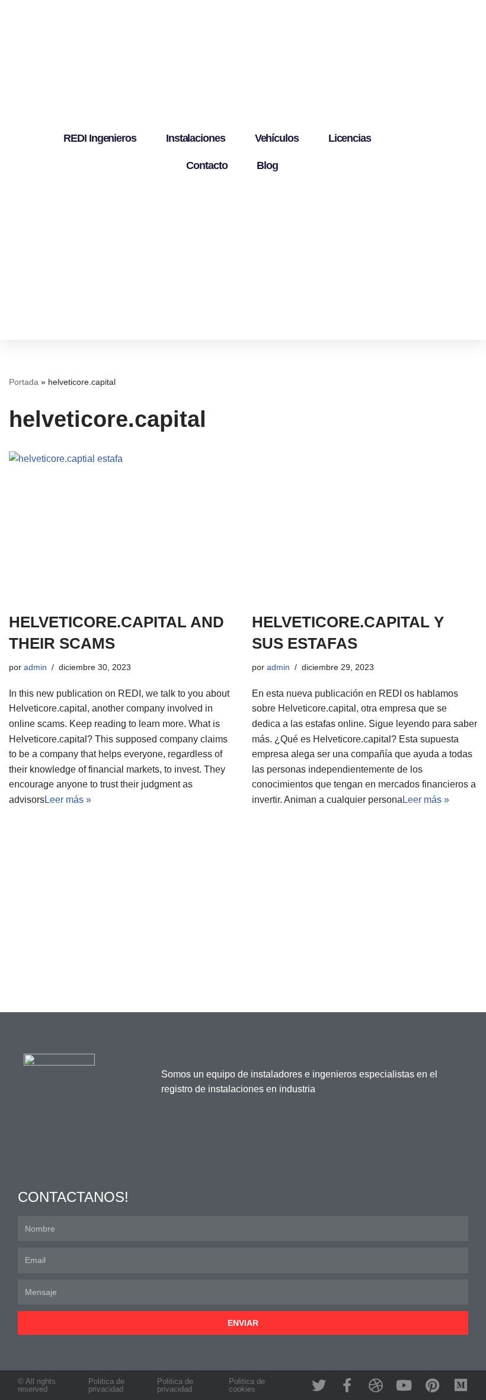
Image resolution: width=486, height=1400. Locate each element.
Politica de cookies (247, 1385)
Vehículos (277, 138)
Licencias (349, 138)
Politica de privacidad (106, 1385)
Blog (267, 165)
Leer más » (67, 800)
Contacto (206, 165)
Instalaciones (195, 138)
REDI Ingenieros (99, 138)
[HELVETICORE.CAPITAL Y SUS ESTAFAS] (364, 525)
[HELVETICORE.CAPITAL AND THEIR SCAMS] (121, 525)
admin (35, 667)
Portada (24, 382)
